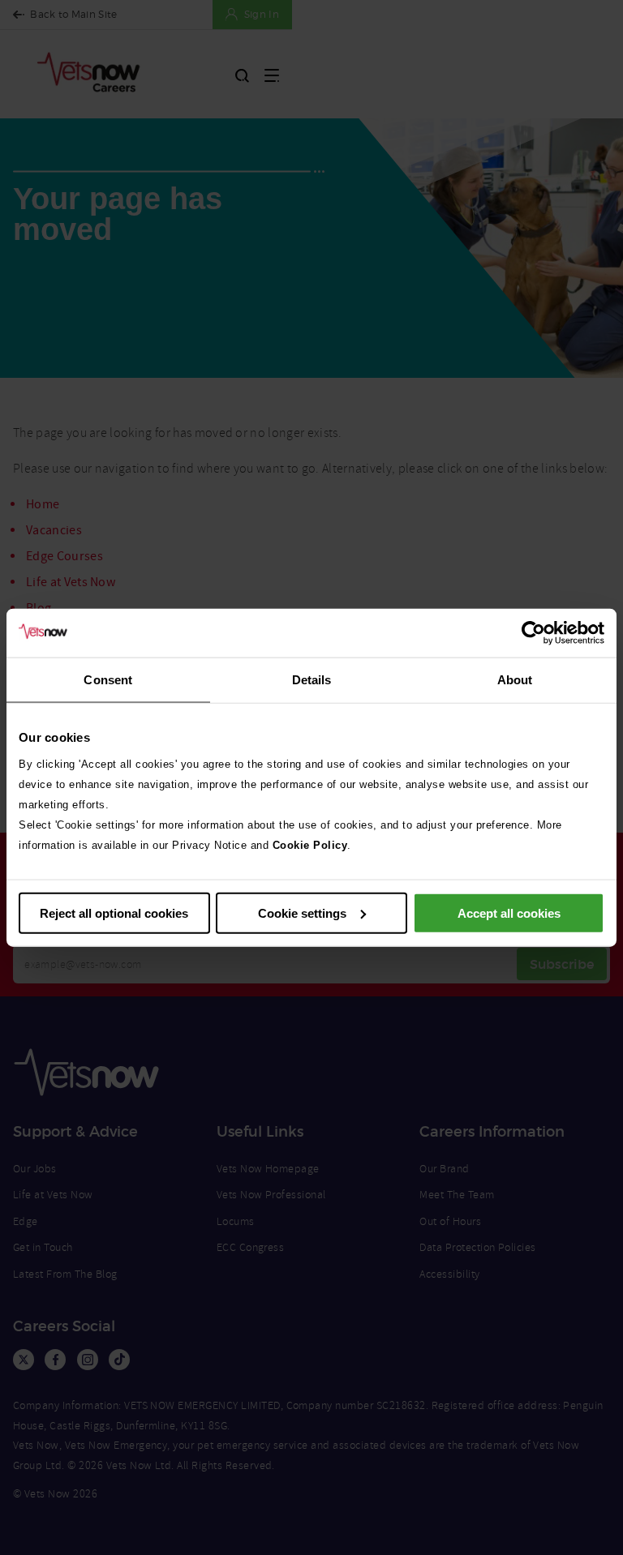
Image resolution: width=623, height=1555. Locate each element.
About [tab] (515, 680)
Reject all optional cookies (114, 912)
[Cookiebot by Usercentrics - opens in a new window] (533, 633)
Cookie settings (302, 912)
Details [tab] (312, 680)
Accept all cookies (509, 912)
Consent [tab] (108, 680)
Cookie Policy (310, 844)
